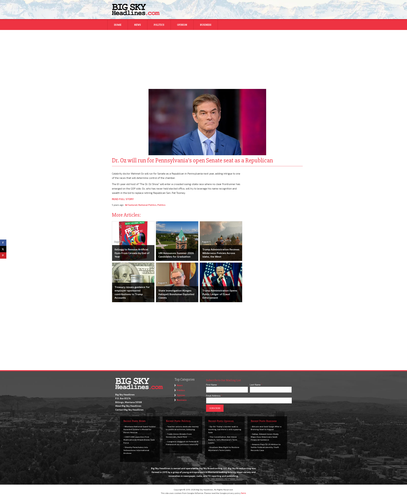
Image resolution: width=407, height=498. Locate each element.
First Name (212, 384)
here (243, 493)
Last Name (256, 384)
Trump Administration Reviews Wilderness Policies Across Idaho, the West (220, 253)
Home (117, 24)
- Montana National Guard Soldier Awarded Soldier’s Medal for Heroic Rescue (139, 429)
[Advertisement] (203, 57)
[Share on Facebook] (3, 243)
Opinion (182, 24)
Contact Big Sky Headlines (129, 409)
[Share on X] (3, 249)
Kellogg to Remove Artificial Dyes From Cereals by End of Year (132, 253)
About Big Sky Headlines (128, 405)
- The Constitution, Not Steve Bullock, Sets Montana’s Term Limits (222, 440)
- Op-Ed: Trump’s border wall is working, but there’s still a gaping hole (224, 429)
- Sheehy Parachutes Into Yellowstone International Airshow (136, 450)
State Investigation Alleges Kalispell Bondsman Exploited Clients (176, 294)
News (137, 24)
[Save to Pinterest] (3, 255)
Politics (159, 24)
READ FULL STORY (123, 198)
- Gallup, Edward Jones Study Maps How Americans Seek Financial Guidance (265, 437)
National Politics (147, 205)
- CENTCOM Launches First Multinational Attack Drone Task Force (139, 440)
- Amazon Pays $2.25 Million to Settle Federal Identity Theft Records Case (266, 447)
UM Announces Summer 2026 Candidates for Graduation (176, 254)
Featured (132, 205)
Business (205, 24)
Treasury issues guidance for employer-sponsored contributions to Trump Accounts (132, 292)
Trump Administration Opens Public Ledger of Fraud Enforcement (219, 294)
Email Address (214, 395)
